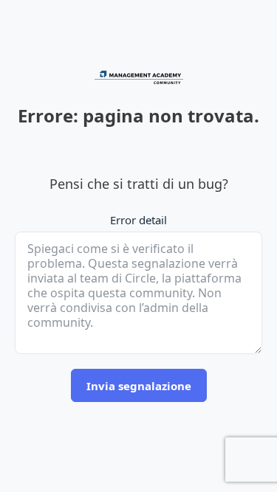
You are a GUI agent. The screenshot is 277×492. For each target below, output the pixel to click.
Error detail (138, 219)
